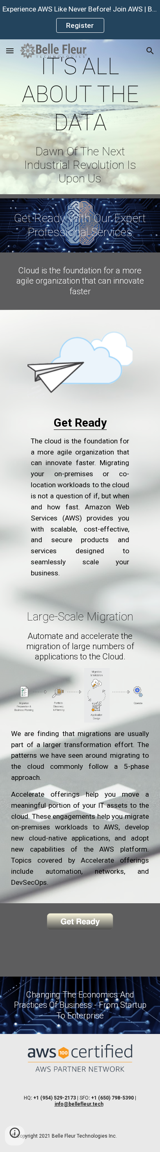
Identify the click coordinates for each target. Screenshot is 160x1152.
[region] (80, 19)
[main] (80, 119)
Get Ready (80, 422)
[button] (10, 50)
